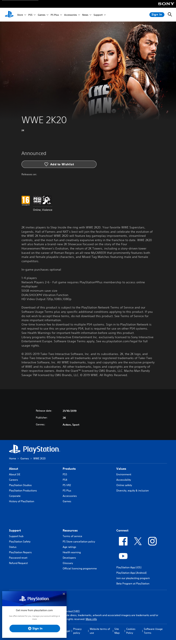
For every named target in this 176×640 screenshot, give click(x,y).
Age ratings (69, 547)
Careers (13, 480)
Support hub (16, 536)
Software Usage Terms (153, 631)
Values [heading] (121, 469)
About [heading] (13, 469)
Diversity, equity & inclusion (132, 490)
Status (13, 547)
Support (98, 14)
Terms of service (72, 536)
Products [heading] (69, 469)
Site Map (117, 631)
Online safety (124, 485)
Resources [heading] (70, 530)
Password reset (18, 557)
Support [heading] (15, 530)
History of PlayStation (21, 501)
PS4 (65, 480)
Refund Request (18, 563)
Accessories (70, 14)
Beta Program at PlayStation (132, 583)
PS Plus (55, 14)
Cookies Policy (130, 631)
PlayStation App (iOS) (128, 567)
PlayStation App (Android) (131, 573)
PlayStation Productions (23, 490)
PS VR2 (67, 485)
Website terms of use (100, 631)
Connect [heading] (122, 530)
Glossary (68, 563)
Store (20, 14)
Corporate (15, 496)
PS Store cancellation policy (79, 541)
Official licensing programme (80, 568)
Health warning (72, 552)
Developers (69, 557)
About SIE (14, 474)
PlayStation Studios (20, 485)
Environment (123, 474)
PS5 (30, 14)
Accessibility (123, 480)
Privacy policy (77, 631)
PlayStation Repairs (20, 552)
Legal (67, 631)
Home (12, 458)
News (85, 14)
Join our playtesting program (133, 578)
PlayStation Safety (19, 541)
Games (41, 14)
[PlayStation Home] (9, 14)
